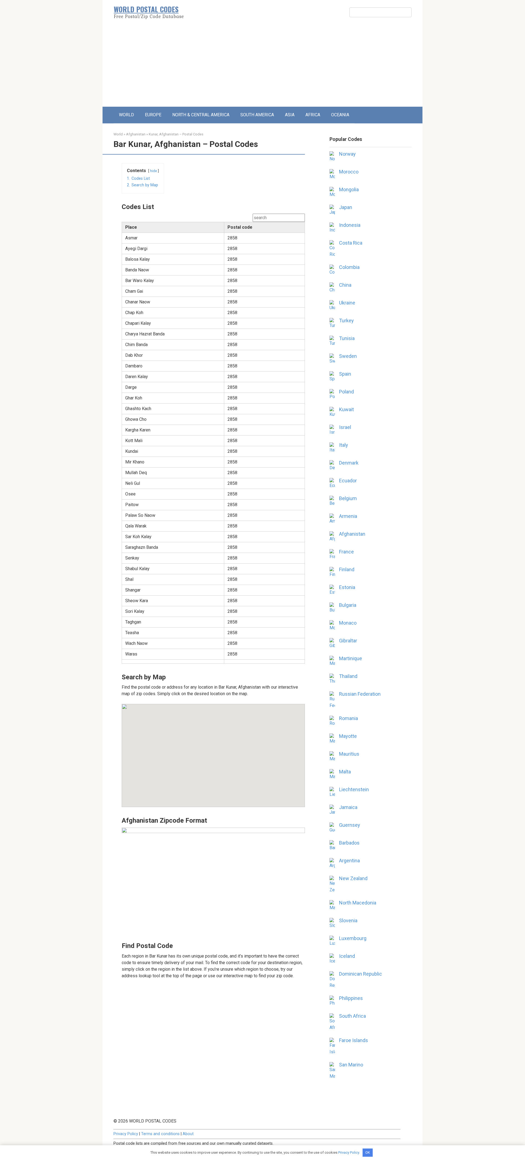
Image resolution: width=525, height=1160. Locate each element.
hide (153, 171)
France (346, 552)
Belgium (348, 498)
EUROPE (153, 114)
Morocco (348, 172)
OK (367, 1152)
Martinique (350, 658)
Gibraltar (348, 640)
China (345, 285)
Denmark (348, 463)
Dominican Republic (360, 974)
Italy (343, 445)
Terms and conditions (160, 1134)
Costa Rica (350, 243)
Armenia (348, 516)
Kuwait (346, 409)
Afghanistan (135, 134)
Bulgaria (347, 605)
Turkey (346, 320)
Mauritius (349, 754)
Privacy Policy (125, 1134)
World (118, 134)
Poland (346, 392)
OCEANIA (340, 114)
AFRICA (312, 114)
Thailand (348, 676)
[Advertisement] (262, 65)
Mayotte (348, 736)
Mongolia (349, 189)
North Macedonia (357, 903)
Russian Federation (360, 694)
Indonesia (349, 225)
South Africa (352, 1016)
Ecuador (348, 480)
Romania (348, 718)
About (188, 1134)
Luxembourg (352, 938)
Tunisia (347, 338)
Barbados (349, 843)
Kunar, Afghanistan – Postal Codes (176, 134)
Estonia (347, 587)
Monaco (348, 623)
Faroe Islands (353, 1040)
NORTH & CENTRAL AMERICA (200, 114)
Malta (345, 772)
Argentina (349, 860)
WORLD (126, 114)
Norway (347, 154)
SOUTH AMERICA (257, 114)
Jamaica (348, 807)
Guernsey (349, 825)
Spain (345, 374)
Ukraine (347, 303)
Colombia (349, 267)
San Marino (351, 1065)
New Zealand (353, 878)
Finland (346, 569)
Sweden (348, 356)
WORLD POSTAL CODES (146, 9)
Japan (345, 207)
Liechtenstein (354, 789)
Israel (345, 427)
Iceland (347, 956)
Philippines (351, 998)
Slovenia (348, 920)
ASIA (289, 114)
